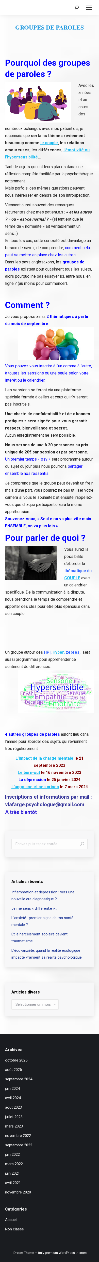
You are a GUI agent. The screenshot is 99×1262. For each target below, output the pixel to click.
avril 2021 (13, 1182)
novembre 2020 (18, 1192)
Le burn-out (29, 772)
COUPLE (72, 577)
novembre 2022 (18, 1135)
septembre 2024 (18, 1079)
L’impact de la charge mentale (44, 758)
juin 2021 (12, 1173)
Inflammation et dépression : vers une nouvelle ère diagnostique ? (42, 895)
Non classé (14, 1229)
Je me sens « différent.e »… (34, 908)
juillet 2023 (14, 1117)
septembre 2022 (18, 1145)
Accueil (11, 1219)
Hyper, (59, 652)
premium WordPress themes (66, 1253)
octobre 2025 (16, 1060)
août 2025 (13, 1069)
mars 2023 (14, 1126)
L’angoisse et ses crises (35, 786)
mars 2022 (14, 1164)
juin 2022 (12, 1154)
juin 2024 (12, 1088)
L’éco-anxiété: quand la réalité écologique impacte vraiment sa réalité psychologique (46, 954)
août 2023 (13, 1107)
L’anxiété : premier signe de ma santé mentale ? (42, 921)
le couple (49, 142)
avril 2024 (13, 1098)
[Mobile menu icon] (89, 8)
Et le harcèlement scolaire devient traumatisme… (39, 937)
